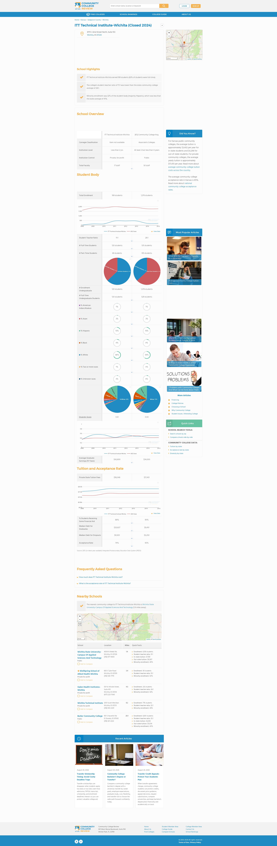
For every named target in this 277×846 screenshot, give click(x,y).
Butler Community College (90, 716)
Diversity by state (176, 453)
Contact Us (190, 829)
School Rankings (192, 832)
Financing (175, 400)
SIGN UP (196, 6)
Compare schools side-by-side (181, 437)
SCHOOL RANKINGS (128, 14)
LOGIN (184, 6)
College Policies (177, 403)
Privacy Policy (195, 842)
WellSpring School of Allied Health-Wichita (88, 673)
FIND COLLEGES (98, 14)
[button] (119, 625)
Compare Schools (168, 832)
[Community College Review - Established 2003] (87, 6)
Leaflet (148, 639)
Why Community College (181, 410)
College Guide (167, 829)
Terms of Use (184, 842)
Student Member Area (170, 826)
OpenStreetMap (156, 639)
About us (147, 829)
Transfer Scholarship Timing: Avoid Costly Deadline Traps (86, 777)
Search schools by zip (178, 434)
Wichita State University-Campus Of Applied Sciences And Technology (120, 606)
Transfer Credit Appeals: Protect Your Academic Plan (148, 777)
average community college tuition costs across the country (184, 168)
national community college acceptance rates (182, 187)
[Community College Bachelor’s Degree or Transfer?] (119, 755)
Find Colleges (149, 832)
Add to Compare (86, 664)
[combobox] (133, 6)
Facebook (81, 841)
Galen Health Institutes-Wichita (88, 689)
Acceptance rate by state (179, 450)
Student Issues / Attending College (185, 413)
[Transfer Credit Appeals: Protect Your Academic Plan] (150, 755)
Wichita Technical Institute (90, 703)
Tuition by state (176, 446)
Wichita (90, 35)
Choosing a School (179, 406)
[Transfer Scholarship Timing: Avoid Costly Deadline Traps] (89, 755)
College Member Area (194, 826)
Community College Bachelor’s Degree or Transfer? (116, 777)
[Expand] (79, 624)
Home (146, 826)
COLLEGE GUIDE (159, 14)
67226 (99, 35)
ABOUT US (186, 14)
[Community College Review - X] (76, 842)
